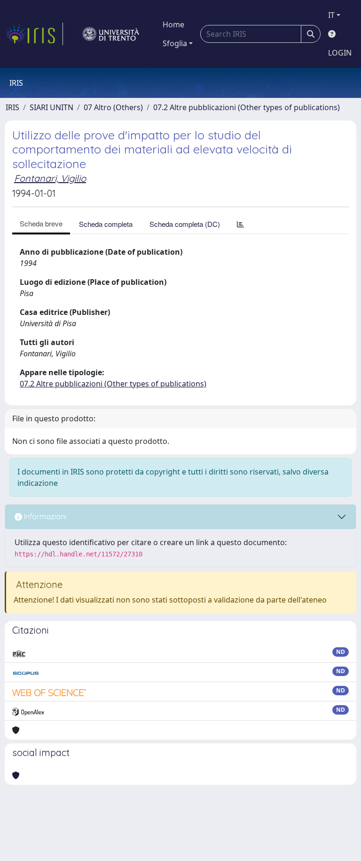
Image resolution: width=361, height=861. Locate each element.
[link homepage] (34, 34)
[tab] (240, 224)
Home (173, 24)
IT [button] (331, 15)
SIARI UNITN (51, 107)
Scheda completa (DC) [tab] (184, 224)
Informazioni (44, 516)
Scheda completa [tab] (106, 224)
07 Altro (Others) (113, 107)
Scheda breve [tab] (41, 223)
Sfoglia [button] (175, 43)
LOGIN (340, 53)
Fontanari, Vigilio (50, 178)
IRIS (12, 107)
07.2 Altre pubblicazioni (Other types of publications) (246, 107)
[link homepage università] (111, 34)
